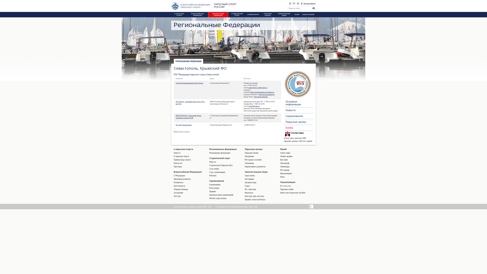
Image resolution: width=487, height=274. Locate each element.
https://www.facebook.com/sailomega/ (262, 92)
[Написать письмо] (294, 3)
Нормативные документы (255, 166)
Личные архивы (286, 156)
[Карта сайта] (298, 3)
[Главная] (290, 3)
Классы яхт (178, 163)
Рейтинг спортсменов (217, 198)
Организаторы (250, 182)
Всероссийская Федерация (188, 172)
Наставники (249, 178)
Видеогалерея (286, 173)
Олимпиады (285, 166)
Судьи (247, 185)
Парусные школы (296, 122)
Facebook (311, 206)
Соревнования (294, 116)
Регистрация (214, 187)
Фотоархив (284, 169)
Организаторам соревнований (221, 194)
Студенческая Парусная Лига (220, 165)
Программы (249, 156)
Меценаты (249, 192)
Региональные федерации (188, 61)
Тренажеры (249, 163)
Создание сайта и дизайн (227, 206)
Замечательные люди (256, 172)
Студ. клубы (214, 168)
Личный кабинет (309, 3)
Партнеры (178, 166)
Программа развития (182, 178)
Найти (313, 8)
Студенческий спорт (219, 158)
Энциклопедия (287, 182)
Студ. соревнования (217, 172)
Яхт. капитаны (250, 189)
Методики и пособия (253, 159)
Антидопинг (178, 192)
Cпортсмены (250, 175)
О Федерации (179, 175)
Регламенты (178, 182)
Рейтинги (212, 175)
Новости (291, 110)
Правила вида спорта (182, 159)
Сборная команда (181, 189)
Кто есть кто (285, 185)
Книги (282, 176)
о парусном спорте (183, 149)
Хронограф (284, 163)
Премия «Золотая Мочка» (255, 199)
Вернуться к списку (182, 131)
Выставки (284, 159)
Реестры (177, 196)
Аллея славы (285, 152)
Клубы (289, 127)
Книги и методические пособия (292, 192)
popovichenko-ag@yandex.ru (257, 88)
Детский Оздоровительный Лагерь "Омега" (189, 83)
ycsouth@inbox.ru (254, 106)
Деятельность (179, 185)
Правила (212, 191)
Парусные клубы (286, 189)
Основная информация (293, 103)
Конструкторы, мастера (254, 196)
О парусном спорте (181, 156)
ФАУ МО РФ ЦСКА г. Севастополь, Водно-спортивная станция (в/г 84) (189, 116)
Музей (283, 149)
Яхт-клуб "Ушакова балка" (184, 125)
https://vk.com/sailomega (267, 94)
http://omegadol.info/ (261, 97)
